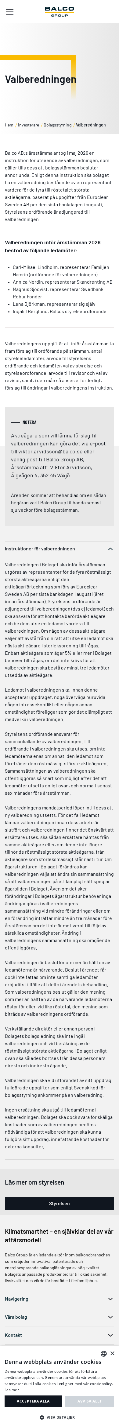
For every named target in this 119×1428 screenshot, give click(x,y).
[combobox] (104, 1354)
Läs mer (12, 1389)
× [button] (112, 1353)
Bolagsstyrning (57, 124)
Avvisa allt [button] (90, 1401)
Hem (9, 124)
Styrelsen (59, 1203)
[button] (59, 1417)
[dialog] (59, 1387)
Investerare (28, 124)
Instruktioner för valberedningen (40, 548)
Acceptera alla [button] (33, 1401)
